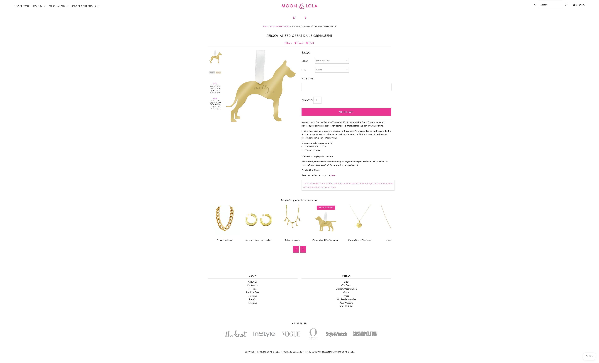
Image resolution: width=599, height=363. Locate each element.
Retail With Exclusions (279, 26)
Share (290, 43)
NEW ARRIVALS (21, 6)
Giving (346, 292)
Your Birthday (346, 306)
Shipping (252, 302)
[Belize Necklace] (292, 234)
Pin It (311, 43)
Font (305, 70)
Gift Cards (346, 285)
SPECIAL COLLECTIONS (84, 6)
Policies (252, 288)
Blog (346, 281)
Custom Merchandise (346, 288)
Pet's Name (308, 79)
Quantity (307, 100)
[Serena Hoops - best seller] (258, 234)
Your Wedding (346, 302)
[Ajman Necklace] (224, 234)
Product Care (252, 292)
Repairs (252, 299)
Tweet (301, 43)
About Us (252, 281)
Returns (253, 295)
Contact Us (252, 285)
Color (305, 61)
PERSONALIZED (57, 6)
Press (346, 295)
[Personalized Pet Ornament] (326, 234)
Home (265, 26)
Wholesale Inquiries (346, 299)
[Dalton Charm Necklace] (359, 234)
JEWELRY (37, 6)
